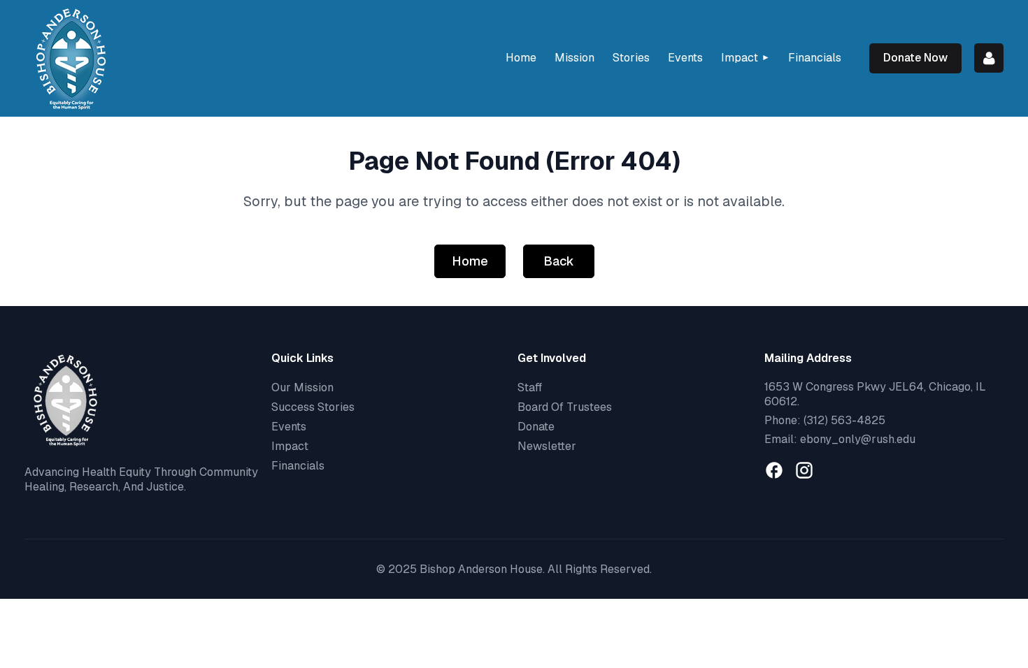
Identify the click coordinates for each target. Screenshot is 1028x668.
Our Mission (302, 387)
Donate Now (915, 57)
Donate (536, 426)
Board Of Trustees (564, 407)
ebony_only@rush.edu (857, 439)
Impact (289, 446)
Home (470, 261)
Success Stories (313, 407)
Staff (529, 387)
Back (558, 261)
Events (288, 426)
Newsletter (546, 446)
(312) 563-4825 (844, 420)
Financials (297, 465)
